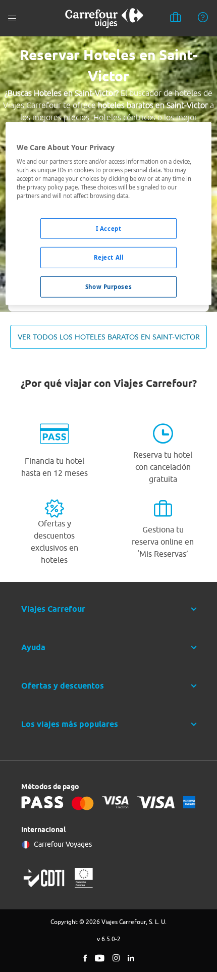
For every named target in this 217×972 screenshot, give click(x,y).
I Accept (109, 228)
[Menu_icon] (12, 18)
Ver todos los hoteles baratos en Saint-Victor (109, 337)
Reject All (109, 257)
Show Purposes (108, 286)
